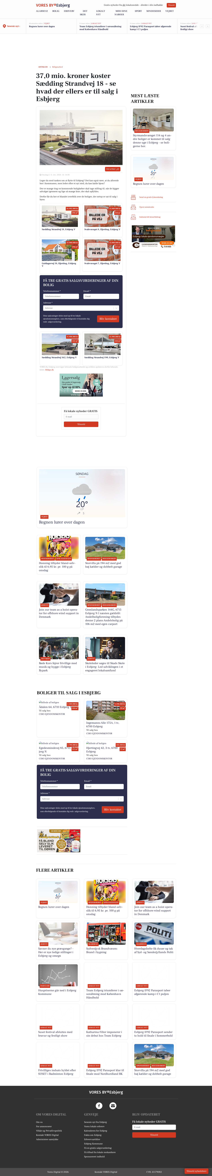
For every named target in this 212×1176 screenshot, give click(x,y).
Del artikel (110, 169)
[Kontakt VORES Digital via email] (112, 1105)
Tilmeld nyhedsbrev (196, 1171)
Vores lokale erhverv (94, 1126)
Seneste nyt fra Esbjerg (95, 1122)
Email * (87, 291)
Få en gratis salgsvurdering (98, 1148)
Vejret (169, 11)
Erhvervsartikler (92, 1139)
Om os (39, 1122)
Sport (138, 11)
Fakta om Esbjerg (93, 1135)
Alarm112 (42, 11)
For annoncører (44, 1126)
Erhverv (69, 11)
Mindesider (153, 11)
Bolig (55, 11)
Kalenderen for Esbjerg (95, 1130)
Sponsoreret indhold (94, 1156)
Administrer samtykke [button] (47, 1139)
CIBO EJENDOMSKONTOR (52, 714)
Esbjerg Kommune (93, 1143)
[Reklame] (81, 385)
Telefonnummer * (52, 291)
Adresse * (47, 302)
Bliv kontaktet (108, 319)
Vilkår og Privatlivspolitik (49, 1130)
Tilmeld (171, 5)
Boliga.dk (49, 370)
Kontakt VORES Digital (47, 1135)
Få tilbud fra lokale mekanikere (100, 1152)
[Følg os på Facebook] (99, 1105)
